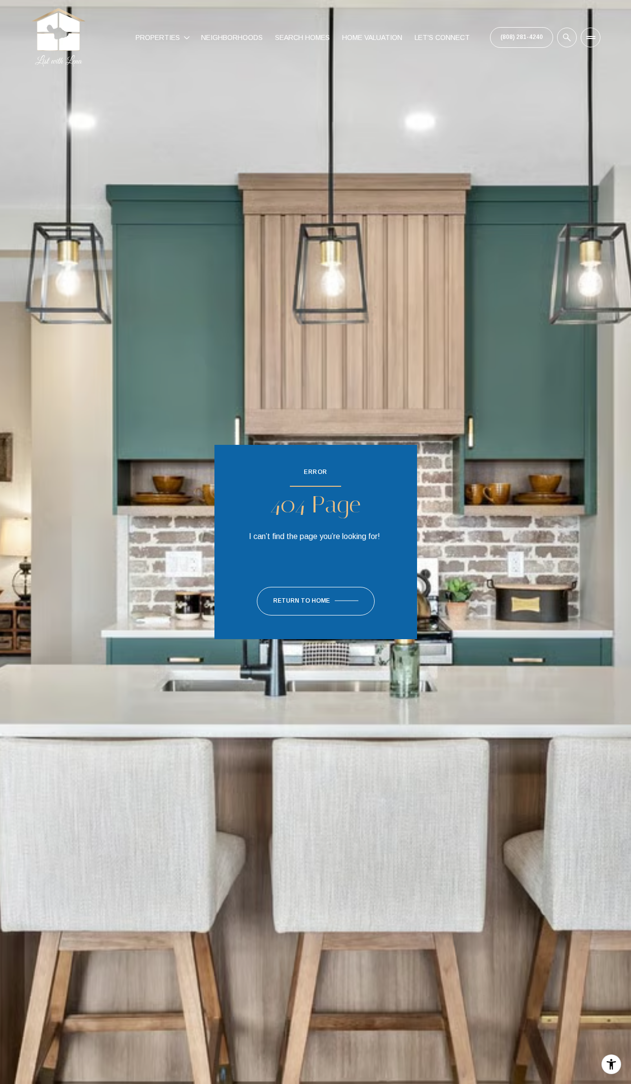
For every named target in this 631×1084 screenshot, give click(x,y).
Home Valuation (372, 37)
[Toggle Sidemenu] (590, 37)
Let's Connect (442, 37)
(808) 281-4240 (521, 37)
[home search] (567, 37)
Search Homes (302, 37)
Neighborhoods (232, 37)
